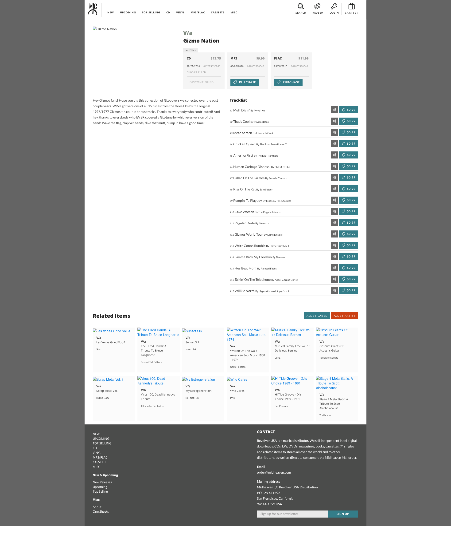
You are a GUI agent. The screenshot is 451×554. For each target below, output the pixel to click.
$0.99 (350, 109)
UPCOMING (128, 12)
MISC (233, 12)
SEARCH (300, 12)
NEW (110, 12)
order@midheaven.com (274, 472)
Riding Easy (102, 398)
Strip (98, 349)
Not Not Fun (192, 398)
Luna (277, 357)
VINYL (180, 12)
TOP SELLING (151, 12)
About (97, 507)
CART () (351, 12)
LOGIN (334, 12)
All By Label (317, 315)
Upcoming (100, 487)
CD (168, 12)
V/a (187, 32)
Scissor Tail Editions (151, 362)
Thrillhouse (325, 415)
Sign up (343, 514)
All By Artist (344, 315)
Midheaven (93, 9)
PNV (232, 398)
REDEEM (317, 12)
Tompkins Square (328, 357)
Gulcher (190, 50)
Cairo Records (237, 366)
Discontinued (202, 82)
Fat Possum (281, 406)
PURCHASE (247, 82)
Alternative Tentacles (152, 406)
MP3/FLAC (198, 12)
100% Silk (191, 349)
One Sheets (101, 511)
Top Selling (100, 491)
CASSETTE (217, 12)
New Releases (102, 482)
